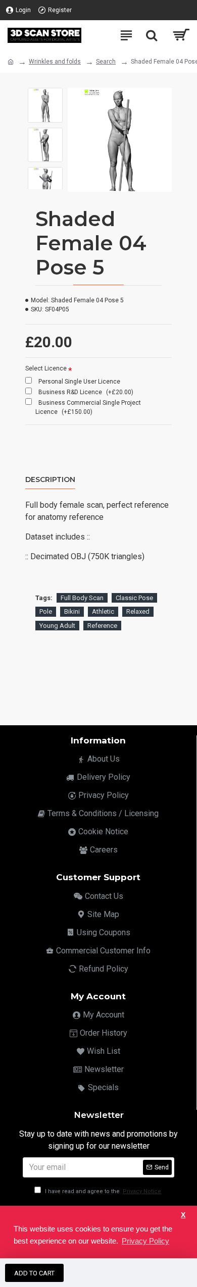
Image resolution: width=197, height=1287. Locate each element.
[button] (45, 95)
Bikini (72, 611)
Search (106, 61)
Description (50, 479)
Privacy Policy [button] (145, 1241)
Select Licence (46, 368)
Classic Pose (134, 598)
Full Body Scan (82, 598)
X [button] (183, 1215)
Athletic (103, 611)
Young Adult (57, 625)
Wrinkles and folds (55, 61)
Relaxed (138, 611)
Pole (45, 611)
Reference (102, 625)
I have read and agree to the (102, 1191)
